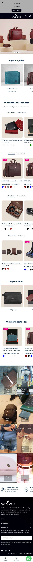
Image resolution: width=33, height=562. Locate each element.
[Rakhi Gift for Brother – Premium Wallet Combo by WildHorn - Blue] (25, 270)
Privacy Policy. (5, 544)
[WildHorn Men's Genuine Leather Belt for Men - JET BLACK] (28, 229)
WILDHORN (16, 553)
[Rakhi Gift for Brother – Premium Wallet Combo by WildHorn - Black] (31, 270)
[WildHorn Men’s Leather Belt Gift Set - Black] (5, 229)
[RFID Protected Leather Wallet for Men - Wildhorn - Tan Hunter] (9, 356)
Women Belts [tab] (21, 196)
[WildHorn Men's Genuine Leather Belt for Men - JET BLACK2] (31, 229)
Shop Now (7, 390)
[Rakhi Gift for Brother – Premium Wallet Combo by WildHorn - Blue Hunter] (28, 270)
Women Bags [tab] (21, 153)
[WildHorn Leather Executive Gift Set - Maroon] (5, 269)
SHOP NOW (16, 10)
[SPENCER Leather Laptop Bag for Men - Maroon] (25, 187)
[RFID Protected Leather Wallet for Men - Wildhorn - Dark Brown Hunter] (6, 356)
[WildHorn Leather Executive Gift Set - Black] (3, 269)
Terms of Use (25, 542)
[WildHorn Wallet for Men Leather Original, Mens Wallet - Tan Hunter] (25, 145)
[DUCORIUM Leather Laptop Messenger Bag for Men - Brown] (5, 187)
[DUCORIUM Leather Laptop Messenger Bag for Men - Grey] (8, 187)
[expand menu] (2, 15)
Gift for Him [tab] (12, 236)
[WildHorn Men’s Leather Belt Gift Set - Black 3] (3, 229)
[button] (30, 16)
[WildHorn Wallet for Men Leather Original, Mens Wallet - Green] (31, 145)
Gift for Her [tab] (21, 236)
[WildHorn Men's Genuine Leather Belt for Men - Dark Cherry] (25, 229)
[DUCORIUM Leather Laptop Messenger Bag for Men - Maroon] (11, 187)
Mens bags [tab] (11, 153)
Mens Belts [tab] (11, 196)
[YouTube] (9, 551)
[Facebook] (2, 551)
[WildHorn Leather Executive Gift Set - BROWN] (8, 269)
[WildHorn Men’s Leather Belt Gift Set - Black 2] (8, 229)
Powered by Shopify (26, 553)
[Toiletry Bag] (12, 296)
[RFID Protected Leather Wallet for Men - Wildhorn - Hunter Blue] (4, 356)
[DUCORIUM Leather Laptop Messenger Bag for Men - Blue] (3, 187)
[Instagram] (6, 551)
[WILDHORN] (16, 16)
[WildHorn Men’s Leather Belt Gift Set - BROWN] (11, 229)
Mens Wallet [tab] (11, 112)
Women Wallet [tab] (21, 112)
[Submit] (29, 538)
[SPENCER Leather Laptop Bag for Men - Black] (28, 187)
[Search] (26, 16)
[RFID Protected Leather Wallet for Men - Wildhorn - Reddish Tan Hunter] (12, 356)
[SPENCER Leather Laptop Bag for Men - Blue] (31, 187)
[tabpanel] (16, 132)
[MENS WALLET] (12, 75)
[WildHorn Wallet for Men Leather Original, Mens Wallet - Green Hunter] (28, 145)
